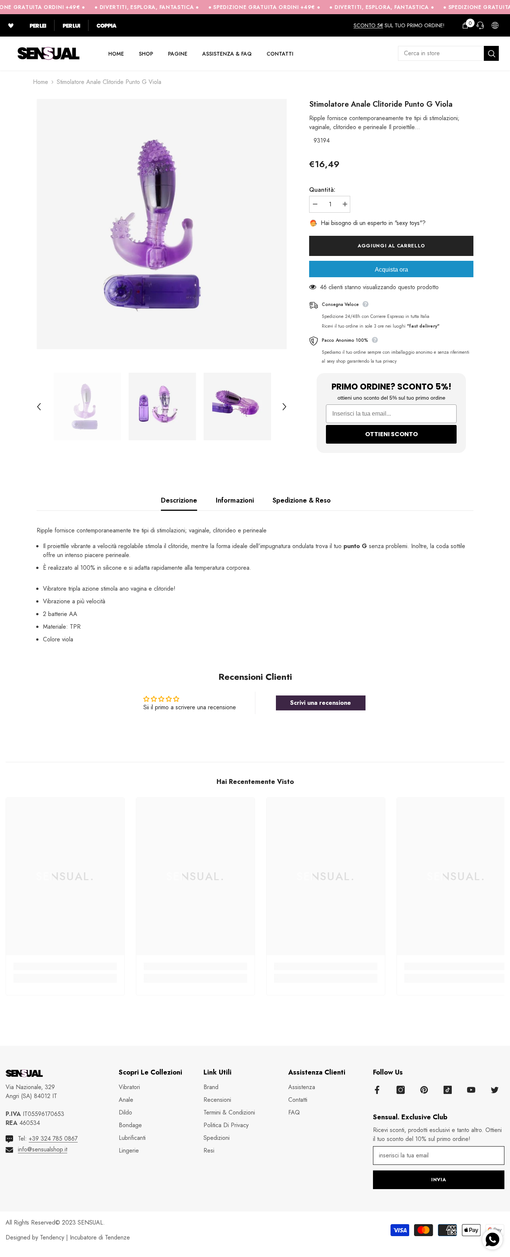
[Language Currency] (495, 25)
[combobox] (441, 53)
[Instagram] (401, 1090)
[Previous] (38, 406)
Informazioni (235, 500)
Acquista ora (391, 269)
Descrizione (179, 500)
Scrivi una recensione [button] (320, 702)
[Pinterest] (424, 1090)
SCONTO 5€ (368, 25)
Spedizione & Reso (302, 500)
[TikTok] (448, 1090)
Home (40, 82)
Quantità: (322, 189)
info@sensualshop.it (42, 1149)
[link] (65, 966)
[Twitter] (495, 1090)
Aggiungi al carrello (392, 245)
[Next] (284, 406)
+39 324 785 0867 (53, 1138)
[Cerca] (448, 53)
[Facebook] (377, 1090)
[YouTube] (471, 1090)
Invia (438, 1179)
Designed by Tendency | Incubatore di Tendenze (68, 1237)
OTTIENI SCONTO (391, 434)
